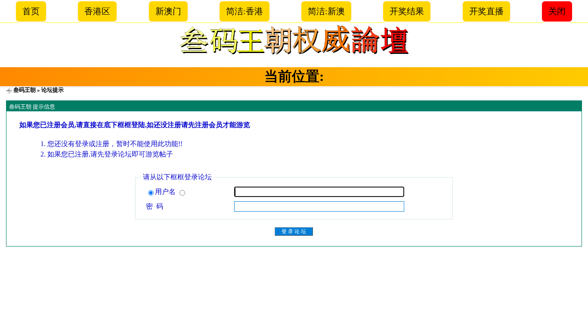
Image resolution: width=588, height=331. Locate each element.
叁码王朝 (24, 90)
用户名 (166, 191)
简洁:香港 (244, 11)
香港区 (97, 11)
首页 (31, 11)
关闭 (557, 11)
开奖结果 (407, 11)
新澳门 (168, 11)
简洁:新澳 (326, 11)
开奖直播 (486, 11)
